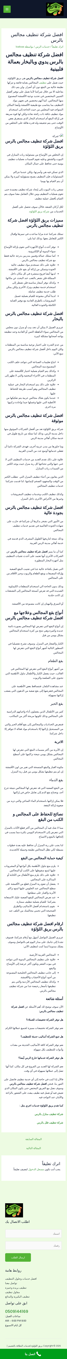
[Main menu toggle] (7, 9)
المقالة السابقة (33, 1139)
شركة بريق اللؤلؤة (39, 211)
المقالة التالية (33, 1148)
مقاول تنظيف (12, 1292)
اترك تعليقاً (57, 46)
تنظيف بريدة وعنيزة (15, 1287)
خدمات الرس (42, 46)
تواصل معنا (11, 1283)
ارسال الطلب (18, 1257)
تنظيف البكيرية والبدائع (17, 1296)
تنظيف (42, 82)
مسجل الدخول (36, 1169)
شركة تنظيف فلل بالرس (50, 1122)
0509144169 (16, 1311)
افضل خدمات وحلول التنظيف (21, 1278)
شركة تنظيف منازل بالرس (49, 1114)
